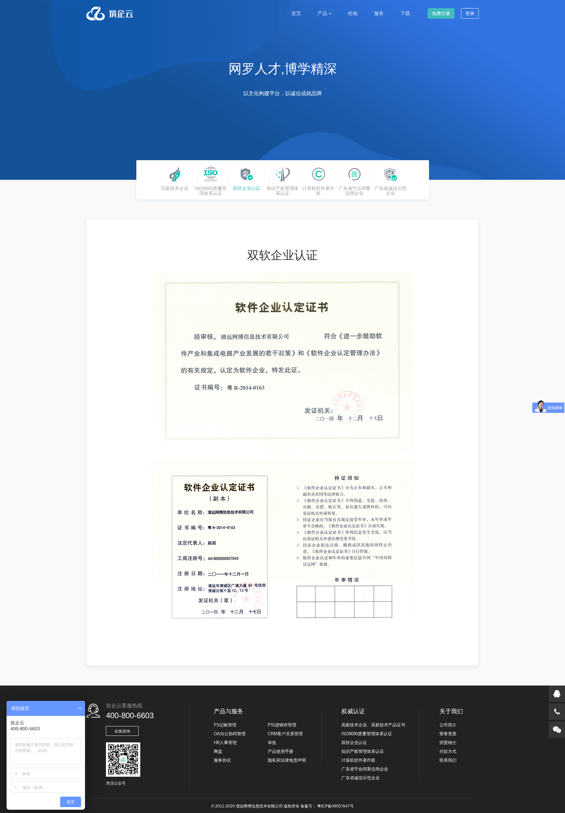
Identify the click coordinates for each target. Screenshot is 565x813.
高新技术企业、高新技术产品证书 (373, 724)
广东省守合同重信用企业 (364, 769)
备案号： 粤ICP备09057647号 (327, 806)
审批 (272, 742)
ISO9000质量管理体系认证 (366, 733)
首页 (296, 13)
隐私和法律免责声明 (287, 760)
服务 (379, 13)
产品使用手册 (280, 751)
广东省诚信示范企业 (360, 777)
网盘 (218, 751)
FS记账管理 (225, 724)
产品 (322, 13)
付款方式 (447, 751)
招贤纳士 (447, 742)
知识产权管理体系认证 (362, 751)
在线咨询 (122, 731)
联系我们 (447, 760)
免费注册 (441, 13)
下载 (405, 13)
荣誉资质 (447, 733)
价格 (353, 13)
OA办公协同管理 (230, 733)
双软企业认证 (354, 742)
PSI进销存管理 (282, 724)
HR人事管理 (225, 742)
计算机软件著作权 (358, 760)
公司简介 (447, 724)
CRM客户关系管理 (285, 733)
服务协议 (222, 760)
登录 (469, 13)
